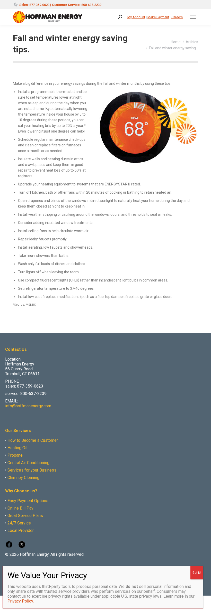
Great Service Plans (25, 515)
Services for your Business (31, 470)
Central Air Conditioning (28, 462)
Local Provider (20, 530)
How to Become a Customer (32, 440)
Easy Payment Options (27, 500)
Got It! (196, 573)
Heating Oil (17, 447)
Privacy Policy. (20, 601)
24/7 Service (19, 523)
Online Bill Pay (20, 508)
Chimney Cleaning (23, 477)
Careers (177, 17)
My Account (136, 17)
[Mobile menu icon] (193, 17)
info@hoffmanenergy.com (28, 405)
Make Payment (158, 17)
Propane (15, 455)
